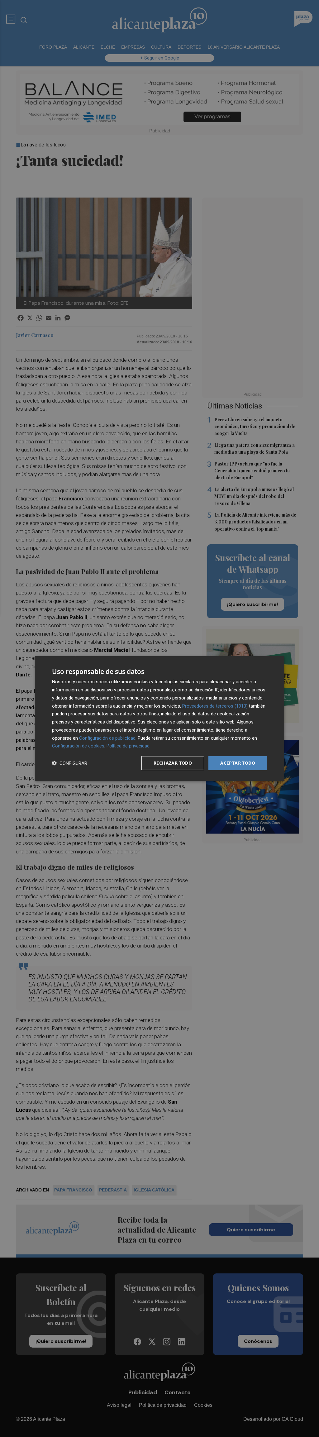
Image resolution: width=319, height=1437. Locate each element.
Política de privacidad (128, 746)
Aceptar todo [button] (237, 763)
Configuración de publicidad (107, 738)
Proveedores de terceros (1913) (215, 706)
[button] (69, 763)
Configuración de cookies (78, 746)
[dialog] (159, 718)
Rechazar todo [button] (173, 763)
